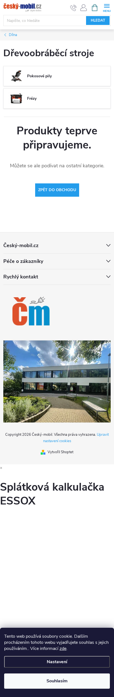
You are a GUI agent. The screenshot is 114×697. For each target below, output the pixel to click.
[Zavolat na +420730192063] (73, 7)
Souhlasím (57, 681)
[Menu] (106, 7)
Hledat (98, 20)
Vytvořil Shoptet (60, 452)
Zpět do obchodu (57, 190)
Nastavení (57, 662)
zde (62, 648)
